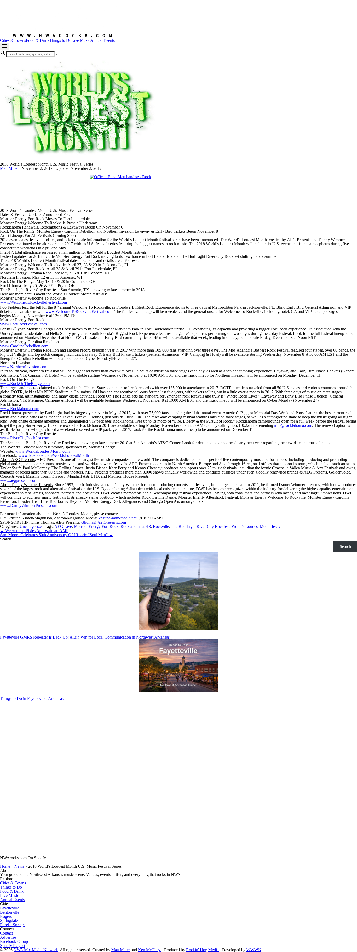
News (19, 866)
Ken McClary (149, 950)
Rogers (6, 916)
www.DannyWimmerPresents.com (28, 505)
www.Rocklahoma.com (19, 408)
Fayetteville (9, 908)
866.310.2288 (242, 425)
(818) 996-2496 (151, 518)
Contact (6, 933)
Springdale (9, 920)
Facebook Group (14, 941)
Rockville (161, 526)
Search (5, 539)
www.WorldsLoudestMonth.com (42, 451)
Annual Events (12, 899)
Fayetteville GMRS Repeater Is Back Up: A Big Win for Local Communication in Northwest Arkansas (85, 637)
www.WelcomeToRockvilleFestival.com (33, 302)
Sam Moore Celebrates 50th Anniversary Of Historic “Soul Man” (56, 535)
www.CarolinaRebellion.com (24, 346)
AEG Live (63, 526)
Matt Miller (9, 168)
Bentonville (9, 912)
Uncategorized (32, 526)
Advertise (8, 937)
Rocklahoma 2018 (135, 526)
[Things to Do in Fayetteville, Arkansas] (178, 665)
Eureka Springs (12, 924)
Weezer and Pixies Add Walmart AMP (34, 530)
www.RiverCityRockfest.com (24, 438)
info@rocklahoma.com (293, 425)
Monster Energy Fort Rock (96, 526)
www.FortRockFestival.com (23, 324)
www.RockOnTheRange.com (25, 383)
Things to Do (11, 887)
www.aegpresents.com (18, 480)
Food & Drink (12, 891)
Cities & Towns (13, 883)
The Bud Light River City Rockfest (200, 526)
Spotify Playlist (12, 945)
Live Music (9, 895)
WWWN (253, 950)
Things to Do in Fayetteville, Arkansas (32, 698)
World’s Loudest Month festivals (258, 526)
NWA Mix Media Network (36, 950)
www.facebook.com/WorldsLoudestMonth (53, 455)
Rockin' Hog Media (202, 950)
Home (5, 866)
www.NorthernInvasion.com (23, 367)
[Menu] (4, 46)
